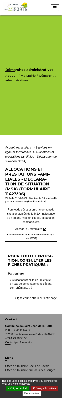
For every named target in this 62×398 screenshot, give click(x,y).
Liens (9, 357)
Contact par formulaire (18, 342)
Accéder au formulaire (31, 229)
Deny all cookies (45, 388)
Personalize (31, 393)
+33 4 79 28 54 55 (16, 338)
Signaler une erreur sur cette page (36, 298)
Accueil (11, 75)
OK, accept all (18, 388)
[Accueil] (17, 7)
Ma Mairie (28, 75)
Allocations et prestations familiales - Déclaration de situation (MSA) (31, 156)
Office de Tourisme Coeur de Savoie (27, 366)
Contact (11, 319)
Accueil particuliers (18, 147)
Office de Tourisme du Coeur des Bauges (30, 370)
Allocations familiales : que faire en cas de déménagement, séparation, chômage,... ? (31, 283)
